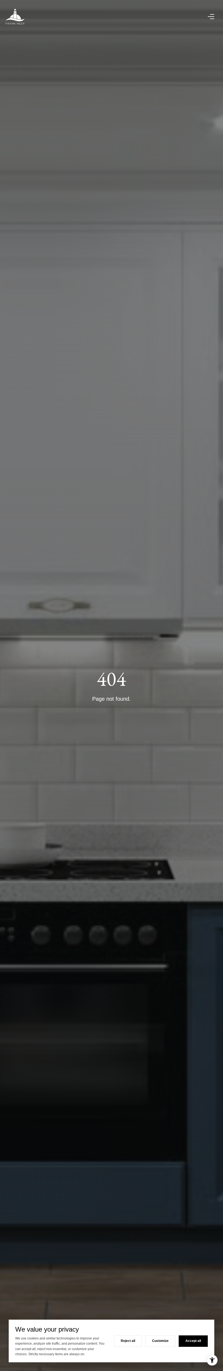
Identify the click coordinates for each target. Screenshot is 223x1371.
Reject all (128, 1341)
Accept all (193, 1341)
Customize (160, 1341)
